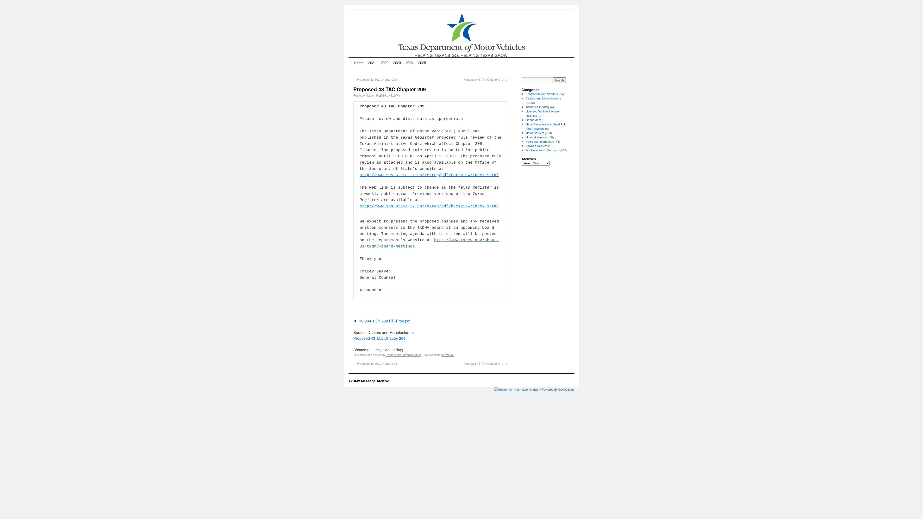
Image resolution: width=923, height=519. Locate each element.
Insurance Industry (537, 107)
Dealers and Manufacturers (403, 355)
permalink (447, 355)
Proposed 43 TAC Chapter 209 (379, 338)
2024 (409, 62)
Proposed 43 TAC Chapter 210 (485, 79)
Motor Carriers (534, 133)
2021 (372, 62)
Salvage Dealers (536, 146)
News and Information (539, 141)
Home (358, 62)
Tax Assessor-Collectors (541, 150)
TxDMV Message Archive (369, 380)
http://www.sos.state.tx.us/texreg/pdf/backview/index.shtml (429, 206)
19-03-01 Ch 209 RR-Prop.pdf (384, 321)
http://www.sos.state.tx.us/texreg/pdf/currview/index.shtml (429, 175)
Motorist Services (536, 137)
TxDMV (395, 95)
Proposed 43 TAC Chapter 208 (375, 79)
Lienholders (533, 120)
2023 (397, 62)
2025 (422, 62)
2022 (384, 62)
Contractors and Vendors (541, 94)
